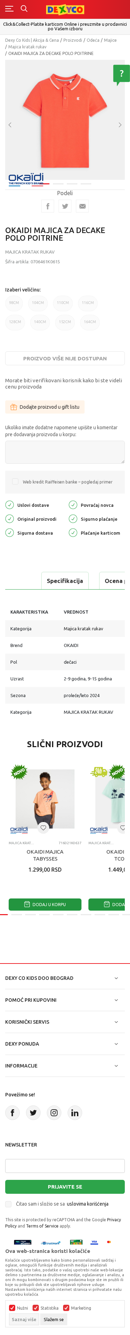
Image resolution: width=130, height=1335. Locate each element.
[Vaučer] (76, 1243)
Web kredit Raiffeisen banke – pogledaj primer (68, 482)
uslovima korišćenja (88, 1204)
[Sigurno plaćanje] (73, 518)
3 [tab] (72, 183)
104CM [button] (38, 306)
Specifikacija (65, 580)
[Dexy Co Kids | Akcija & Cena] (65, 9)
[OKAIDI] (26, 179)
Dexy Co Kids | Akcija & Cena (32, 40)
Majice (110, 40)
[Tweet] (65, 206)
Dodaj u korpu (49, 904)
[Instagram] (54, 1113)
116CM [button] (88, 306)
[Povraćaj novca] (73, 504)
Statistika (50, 1308)
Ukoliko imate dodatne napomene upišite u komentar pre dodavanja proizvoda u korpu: (61, 431)
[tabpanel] (65, 120)
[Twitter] (33, 1113)
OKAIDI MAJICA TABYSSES (45, 855)
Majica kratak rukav (27, 47)
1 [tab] (44, 183)
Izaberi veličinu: (23, 290)
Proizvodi (72, 40)
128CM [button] (15, 325)
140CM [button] (40, 325)
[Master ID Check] (111, 1243)
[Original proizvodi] (9, 518)
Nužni (22, 1308)
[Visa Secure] (94, 1243)
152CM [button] (65, 325)
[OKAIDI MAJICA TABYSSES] (45, 799)
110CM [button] (63, 306)
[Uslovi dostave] (9, 504)
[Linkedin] (75, 1113)
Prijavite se (65, 1187)
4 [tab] (86, 183)
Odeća (93, 40)
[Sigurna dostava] (9, 532)
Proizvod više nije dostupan (65, 358)
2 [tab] (58, 183)
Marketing (81, 1308)
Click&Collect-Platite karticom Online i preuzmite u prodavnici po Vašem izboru (65, 26)
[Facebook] (48, 206)
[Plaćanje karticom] (73, 532)
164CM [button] (90, 325)
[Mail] (82, 206)
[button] (43, 828)
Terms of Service (42, 1226)
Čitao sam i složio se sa (62, 1203)
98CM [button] (14, 306)
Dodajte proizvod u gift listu (49, 407)
